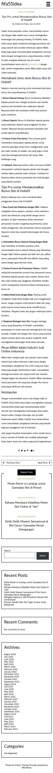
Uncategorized (26, 12)
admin (18, 24)
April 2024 (9, 724)
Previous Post (13, 463)
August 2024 (10, 714)
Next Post (42, 463)
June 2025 (9, 689)
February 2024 (11, 729)
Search (7, 551)
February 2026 (11, 669)
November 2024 (11, 707)
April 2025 (9, 694)
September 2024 (11, 712)
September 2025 (11, 682)
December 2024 (11, 704)
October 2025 (10, 679)
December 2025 (11, 674)
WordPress (27, 768)
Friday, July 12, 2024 (32, 24)
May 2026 (9, 662)
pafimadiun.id (34, 65)
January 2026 (10, 672)
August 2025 (10, 684)
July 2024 (8, 717)
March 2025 (9, 697)
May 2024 (9, 722)
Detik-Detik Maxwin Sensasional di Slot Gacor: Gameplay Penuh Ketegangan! (26, 525)
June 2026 (9, 659)
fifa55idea (11, 4)
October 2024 (10, 709)
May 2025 (9, 692)
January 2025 (10, 702)
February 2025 (11, 699)
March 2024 (9, 727)
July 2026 (8, 657)
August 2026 (10, 654)
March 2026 (9, 667)
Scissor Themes (22, 765)
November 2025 (11, 677)
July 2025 (8, 687)
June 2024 (9, 719)
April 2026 (9, 664)
